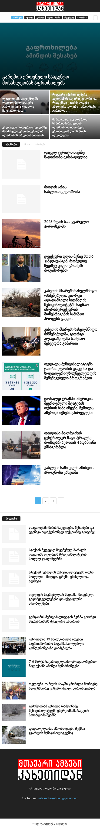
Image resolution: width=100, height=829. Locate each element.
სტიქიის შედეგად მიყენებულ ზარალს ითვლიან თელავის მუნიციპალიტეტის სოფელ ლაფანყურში (58, 554)
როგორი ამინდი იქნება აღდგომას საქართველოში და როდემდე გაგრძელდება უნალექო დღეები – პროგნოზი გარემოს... (74, 103)
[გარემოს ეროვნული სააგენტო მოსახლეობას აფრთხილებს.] (50, 56)
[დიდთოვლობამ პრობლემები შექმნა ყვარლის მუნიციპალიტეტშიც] (14, 735)
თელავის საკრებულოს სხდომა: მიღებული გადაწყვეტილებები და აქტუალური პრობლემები (61, 599)
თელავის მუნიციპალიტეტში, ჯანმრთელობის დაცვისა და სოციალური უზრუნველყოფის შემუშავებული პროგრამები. (70, 370)
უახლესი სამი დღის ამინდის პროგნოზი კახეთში (68, 470)
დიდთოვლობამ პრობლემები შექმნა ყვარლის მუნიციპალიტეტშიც (57, 730)
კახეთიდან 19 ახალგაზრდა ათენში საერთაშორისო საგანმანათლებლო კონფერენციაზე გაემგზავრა (56, 643)
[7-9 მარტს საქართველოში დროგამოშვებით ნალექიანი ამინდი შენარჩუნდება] (14, 668)
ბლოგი (29, 17)
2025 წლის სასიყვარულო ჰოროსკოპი (66, 224)
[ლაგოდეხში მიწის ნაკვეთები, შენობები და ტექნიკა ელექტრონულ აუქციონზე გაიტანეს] (14, 534)
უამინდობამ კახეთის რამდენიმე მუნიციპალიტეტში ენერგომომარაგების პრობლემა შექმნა (59, 710)
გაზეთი (40, 17)
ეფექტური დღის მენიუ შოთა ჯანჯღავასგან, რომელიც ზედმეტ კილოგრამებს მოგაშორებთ (68, 263)
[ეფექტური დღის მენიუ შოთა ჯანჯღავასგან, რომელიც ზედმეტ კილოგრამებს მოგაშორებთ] (21, 268)
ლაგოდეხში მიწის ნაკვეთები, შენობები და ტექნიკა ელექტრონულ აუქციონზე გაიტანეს (62, 529)
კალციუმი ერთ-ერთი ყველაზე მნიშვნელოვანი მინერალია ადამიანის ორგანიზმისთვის (24, 131)
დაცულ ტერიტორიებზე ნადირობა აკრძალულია (65, 155)
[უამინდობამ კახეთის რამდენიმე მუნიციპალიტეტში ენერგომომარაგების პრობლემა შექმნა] (14, 712)
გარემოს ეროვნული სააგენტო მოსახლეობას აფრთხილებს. (35, 79)
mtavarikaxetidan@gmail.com (58, 798)
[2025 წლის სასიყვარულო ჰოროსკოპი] (21, 233)
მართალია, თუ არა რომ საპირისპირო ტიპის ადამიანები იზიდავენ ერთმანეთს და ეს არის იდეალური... (69, 127)
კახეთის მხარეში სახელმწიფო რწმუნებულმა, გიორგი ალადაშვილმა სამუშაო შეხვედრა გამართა (70, 336)
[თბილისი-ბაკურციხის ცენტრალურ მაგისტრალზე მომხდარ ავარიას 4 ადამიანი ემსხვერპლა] (21, 445)
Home (27, 144)
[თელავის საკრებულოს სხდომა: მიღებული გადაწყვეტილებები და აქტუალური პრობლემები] (14, 601)
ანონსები (17, 17)
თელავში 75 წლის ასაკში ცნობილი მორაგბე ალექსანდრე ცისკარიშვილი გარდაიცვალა (63, 686)
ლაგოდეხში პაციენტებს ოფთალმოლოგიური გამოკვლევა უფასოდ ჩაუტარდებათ (20, 105)
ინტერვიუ (69, 17)
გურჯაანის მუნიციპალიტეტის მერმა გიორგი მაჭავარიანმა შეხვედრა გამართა (62, 619)
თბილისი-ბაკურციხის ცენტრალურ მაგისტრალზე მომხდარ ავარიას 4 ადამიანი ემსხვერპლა (70, 439)
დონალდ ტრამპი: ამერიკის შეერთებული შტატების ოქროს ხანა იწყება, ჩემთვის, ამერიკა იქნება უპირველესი (69, 405)
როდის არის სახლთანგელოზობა (62, 189)
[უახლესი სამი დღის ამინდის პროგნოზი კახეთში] (21, 475)
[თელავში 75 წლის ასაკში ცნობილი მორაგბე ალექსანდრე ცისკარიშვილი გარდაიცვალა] (14, 690)
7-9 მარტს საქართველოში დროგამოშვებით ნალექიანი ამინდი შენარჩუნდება (63, 663)
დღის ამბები (53, 17)
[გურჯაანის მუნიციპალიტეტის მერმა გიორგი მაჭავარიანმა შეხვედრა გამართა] (14, 623)
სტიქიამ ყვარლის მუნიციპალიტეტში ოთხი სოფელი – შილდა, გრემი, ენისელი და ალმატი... (61, 576)
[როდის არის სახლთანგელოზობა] (21, 199)
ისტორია (82, 17)
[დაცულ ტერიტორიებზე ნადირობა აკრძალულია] (21, 164)
